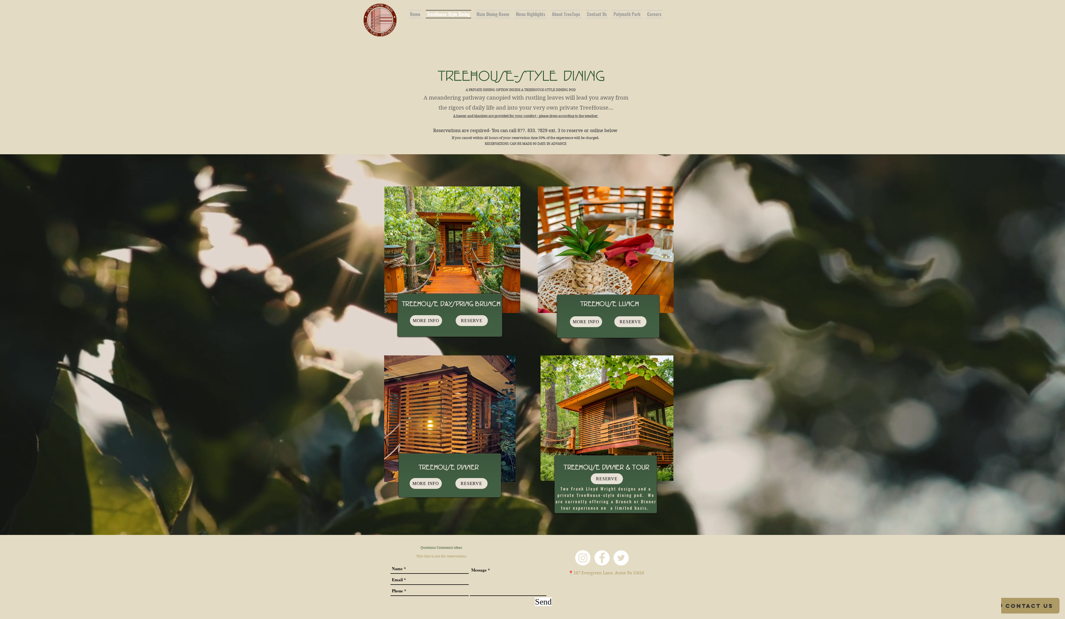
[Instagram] (582, 557)
